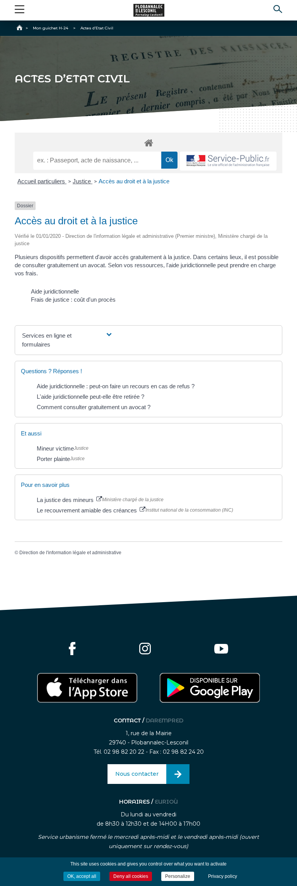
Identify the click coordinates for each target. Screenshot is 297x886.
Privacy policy (222, 876)
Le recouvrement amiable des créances (87, 510)
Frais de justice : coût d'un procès (73, 299)
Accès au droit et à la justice (134, 181)
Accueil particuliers (42, 181)
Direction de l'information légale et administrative (70, 552)
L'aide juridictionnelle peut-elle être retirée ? (90, 396)
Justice (82, 181)
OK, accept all (81, 876)
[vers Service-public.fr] (228, 161)
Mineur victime (55, 448)
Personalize (177, 876)
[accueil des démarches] (148, 142)
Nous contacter (137, 773)
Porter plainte (53, 459)
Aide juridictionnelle (55, 291)
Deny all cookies (130, 876)
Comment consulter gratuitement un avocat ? (93, 407)
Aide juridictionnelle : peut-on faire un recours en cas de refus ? (116, 386)
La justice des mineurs (66, 500)
